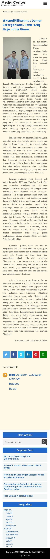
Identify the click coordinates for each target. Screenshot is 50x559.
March (9, 522)
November (12, 534)
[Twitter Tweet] (6, 354)
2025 (7, 528)
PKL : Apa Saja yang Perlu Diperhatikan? (17, 457)
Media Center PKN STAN (33, 552)
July (9, 513)
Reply (12, 389)
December (12, 531)
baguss (14, 384)
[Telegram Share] (21, 354)
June (9, 516)
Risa (12, 375)
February (11, 525)
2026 (7, 510)
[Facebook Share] (14, 354)
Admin (26, 555)
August (10, 537)
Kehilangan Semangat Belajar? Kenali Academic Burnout (24, 476)
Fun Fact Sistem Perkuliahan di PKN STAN (22, 467)
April (9, 519)
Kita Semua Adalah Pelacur (18, 495)
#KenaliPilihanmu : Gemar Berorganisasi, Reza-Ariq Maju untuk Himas (22, 25)
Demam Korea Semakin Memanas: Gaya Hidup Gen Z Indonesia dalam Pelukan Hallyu (23, 487)
